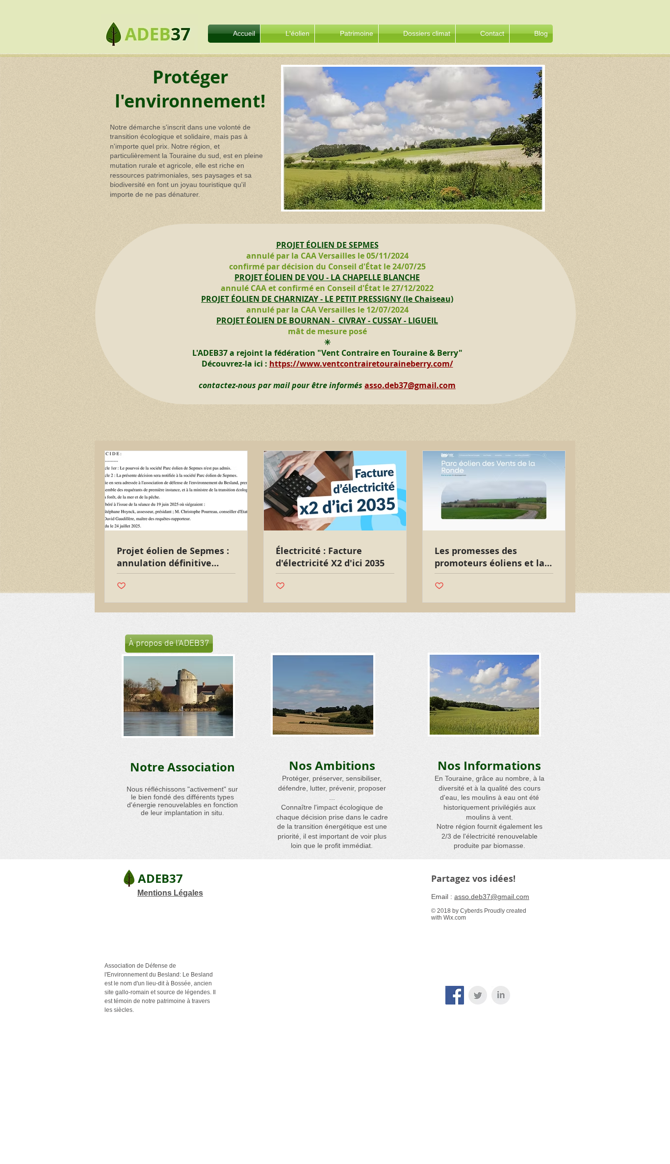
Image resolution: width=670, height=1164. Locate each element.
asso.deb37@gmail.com (410, 385)
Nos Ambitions (332, 765)
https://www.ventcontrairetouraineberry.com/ (361, 363)
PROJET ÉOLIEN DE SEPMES (327, 244)
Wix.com (454, 917)
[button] (287, 34)
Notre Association (182, 767)
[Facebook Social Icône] (454, 995)
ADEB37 (160, 878)
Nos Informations (489, 765)
